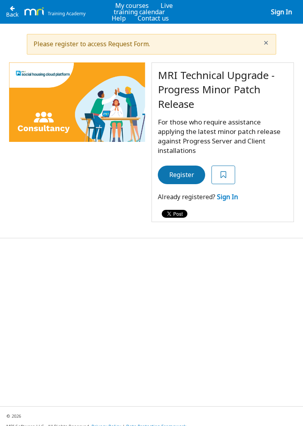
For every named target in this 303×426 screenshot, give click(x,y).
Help (119, 18)
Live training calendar (143, 8)
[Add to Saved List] (223, 175)
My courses (132, 5)
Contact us (153, 18)
